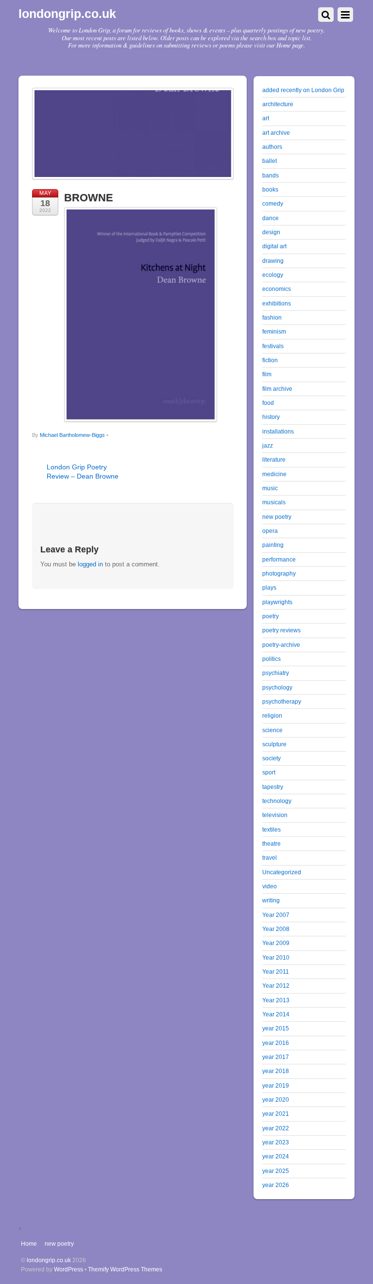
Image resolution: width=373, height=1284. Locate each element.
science (272, 730)
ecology (272, 275)
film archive (277, 388)
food (268, 403)
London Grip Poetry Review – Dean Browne (83, 471)
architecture (277, 104)
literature (274, 459)
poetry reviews (281, 630)
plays (269, 587)
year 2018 (275, 1071)
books (270, 189)
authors (272, 147)
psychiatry (275, 673)
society (271, 758)
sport (268, 772)
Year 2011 (275, 971)
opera (270, 531)
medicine (274, 474)
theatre (271, 843)
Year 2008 (275, 929)
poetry (270, 616)
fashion (272, 317)
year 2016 (275, 1043)
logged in (90, 564)
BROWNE (88, 198)
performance (279, 559)
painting (273, 545)
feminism (274, 331)
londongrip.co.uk (49, 1260)
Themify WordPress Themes (125, 1269)
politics (271, 659)
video (269, 886)
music (270, 488)
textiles (271, 829)
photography (279, 573)
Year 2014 (275, 1014)
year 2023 (275, 1142)
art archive (276, 132)
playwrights (277, 602)
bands (270, 175)
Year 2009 (275, 943)
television (275, 815)
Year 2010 (275, 957)
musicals (274, 502)
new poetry (276, 517)
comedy (272, 203)
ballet (269, 161)
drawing (273, 260)
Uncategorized (281, 872)
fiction (270, 360)
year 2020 (275, 1099)
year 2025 (275, 1171)
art (265, 118)
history (271, 417)
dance (270, 218)
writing (271, 900)
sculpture (274, 744)
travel (269, 857)
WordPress (68, 1269)
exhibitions (276, 303)
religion (272, 715)
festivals (273, 346)
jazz (267, 445)
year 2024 (275, 1156)
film (266, 374)
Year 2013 (275, 1000)
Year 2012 (275, 985)
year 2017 (275, 1057)
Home (29, 1243)
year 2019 (275, 1085)
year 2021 (275, 1113)
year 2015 (275, 1028)
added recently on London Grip (303, 90)
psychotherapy (281, 701)
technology (276, 801)
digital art (274, 246)
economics (276, 289)
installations (278, 431)
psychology (277, 687)
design (271, 232)
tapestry (272, 787)
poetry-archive (281, 645)
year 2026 (275, 1185)
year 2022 (275, 1128)
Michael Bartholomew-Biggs (72, 435)
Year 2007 (275, 915)
